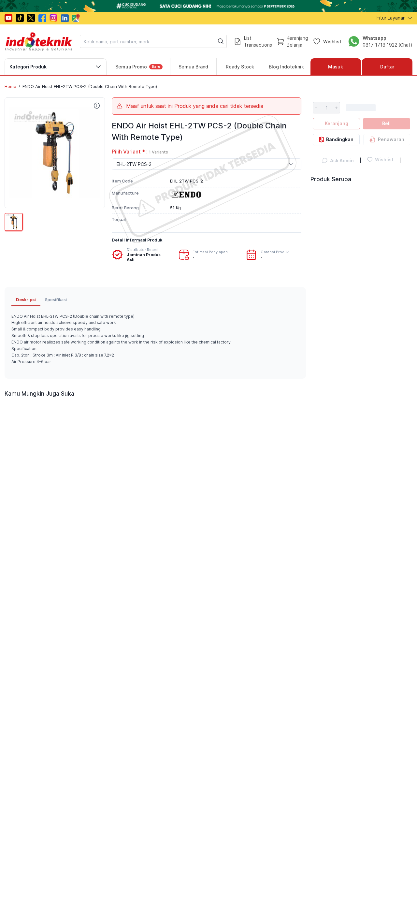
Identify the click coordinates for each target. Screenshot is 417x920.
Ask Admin (342, 160)
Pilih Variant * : (140, 152)
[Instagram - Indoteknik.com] (53, 18)
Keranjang (336, 123)
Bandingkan (339, 139)
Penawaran (391, 139)
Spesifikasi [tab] (56, 299)
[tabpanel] (155, 339)
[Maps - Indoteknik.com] (76, 18)
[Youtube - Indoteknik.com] (8, 18)
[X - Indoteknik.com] (31, 18)
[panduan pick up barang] (208, 6)
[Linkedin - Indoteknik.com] (65, 18)
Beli (386, 123)
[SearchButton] (221, 41)
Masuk (335, 66)
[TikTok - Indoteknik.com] (20, 18)
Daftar (387, 66)
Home (10, 86)
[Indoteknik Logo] (39, 41)
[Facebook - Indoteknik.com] (42, 18)
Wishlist (332, 41)
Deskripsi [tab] (26, 299)
